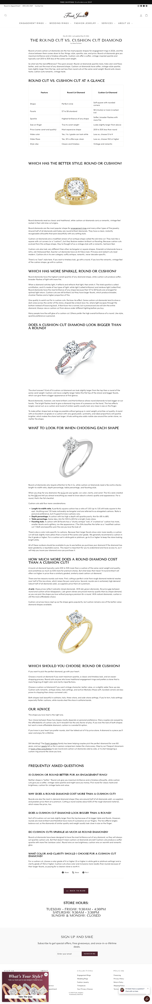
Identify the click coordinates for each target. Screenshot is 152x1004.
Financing (117, 975)
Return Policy (118, 982)
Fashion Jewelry (85, 23)
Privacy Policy (119, 979)
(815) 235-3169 (27, 6)
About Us (124, 23)
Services (108, 23)
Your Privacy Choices (85, 989)
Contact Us (39, 6)
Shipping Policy (119, 986)
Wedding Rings (59, 23)
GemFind (80, 994)
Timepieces (81, 986)
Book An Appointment (12, 6)
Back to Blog (77, 891)
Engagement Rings (32, 23)
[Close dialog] (46, 974)
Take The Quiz (25, 997)
